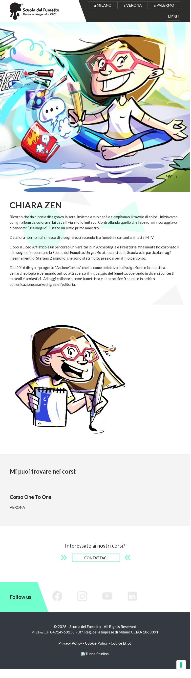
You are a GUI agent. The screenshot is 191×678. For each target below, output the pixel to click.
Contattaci (96, 558)
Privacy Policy (70, 643)
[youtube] (107, 596)
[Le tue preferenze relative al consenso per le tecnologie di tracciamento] (181, 665)
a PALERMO (164, 5)
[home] (35, 10)
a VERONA (133, 5)
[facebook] (58, 596)
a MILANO (102, 5)
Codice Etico (121, 643)
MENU (173, 16)
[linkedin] (132, 596)
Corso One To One (30, 497)
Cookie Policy (96, 643)
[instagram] (82, 596)
